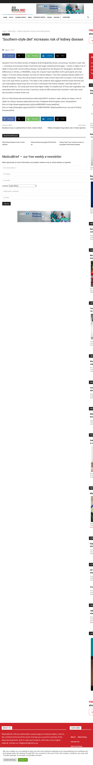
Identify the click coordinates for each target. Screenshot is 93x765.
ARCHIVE (56, 17)
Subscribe (66, 17)
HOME (5, 17)
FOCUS (11, 17)
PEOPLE (49, 17)
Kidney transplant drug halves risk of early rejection (67, 128)
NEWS (30, 17)
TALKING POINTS (20, 17)
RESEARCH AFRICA (39, 17)
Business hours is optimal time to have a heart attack (22, 128)
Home (4, 31)
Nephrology (11, 31)
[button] (88, 17)
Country (5, 186)
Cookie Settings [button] (9, 760)
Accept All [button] (22, 760)
